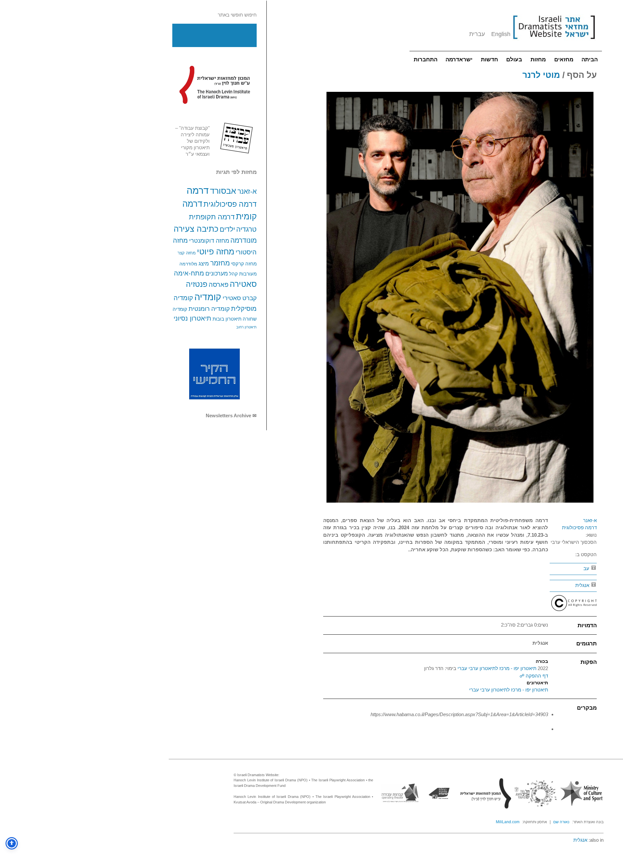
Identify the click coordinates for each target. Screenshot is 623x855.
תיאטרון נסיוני (192, 318)
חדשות (489, 59)
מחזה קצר (186, 252)
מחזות (538, 59)
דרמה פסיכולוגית (230, 204)
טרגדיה (246, 229)
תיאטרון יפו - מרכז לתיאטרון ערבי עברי (496, 668)
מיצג (204, 263)
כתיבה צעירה (196, 228)
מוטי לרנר (541, 75)
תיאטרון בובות (227, 319)
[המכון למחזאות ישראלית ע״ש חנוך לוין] (214, 85)
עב (587, 568)
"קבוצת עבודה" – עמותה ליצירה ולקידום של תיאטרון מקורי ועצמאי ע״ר (192, 141)
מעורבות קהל (243, 273)
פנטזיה (196, 284)
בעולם (514, 59)
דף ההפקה (536, 675)
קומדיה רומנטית (209, 308)
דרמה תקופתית (212, 217)
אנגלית (583, 585)
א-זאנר (247, 191)
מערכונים (216, 273)
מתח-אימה (189, 273)
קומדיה (207, 297)
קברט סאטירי (240, 298)
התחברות (425, 59)
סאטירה (243, 283)
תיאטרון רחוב (246, 327)
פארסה (218, 284)
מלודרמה (188, 263)
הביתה (589, 59)
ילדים (227, 229)
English (500, 34)
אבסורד (223, 190)
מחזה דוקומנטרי (209, 241)
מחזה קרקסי (244, 263)
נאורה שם (561, 822)
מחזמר (220, 263)
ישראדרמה (459, 59)
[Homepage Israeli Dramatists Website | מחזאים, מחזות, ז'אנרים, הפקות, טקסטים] (554, 42)
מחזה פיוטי (215, 251)
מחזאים (563, 59)
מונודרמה (243, 240)
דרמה (198, 190)
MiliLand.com (507, 822)
